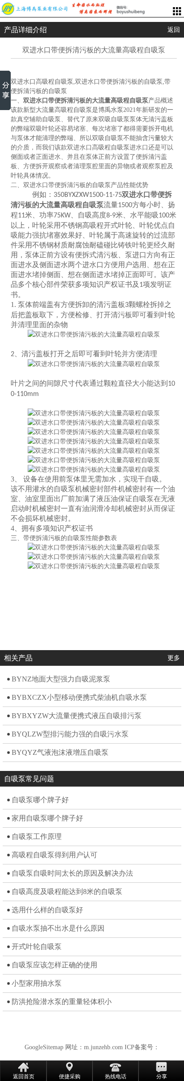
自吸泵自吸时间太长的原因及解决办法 (72, 873)
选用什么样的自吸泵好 (47, 910)
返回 (173, 29)
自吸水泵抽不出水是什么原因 (58, 928)
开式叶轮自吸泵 (37, 946)
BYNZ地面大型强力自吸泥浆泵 (61, 679)
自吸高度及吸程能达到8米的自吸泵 (67, 891)
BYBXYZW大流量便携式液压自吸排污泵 (77, 715)
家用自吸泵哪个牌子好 (47, 818)
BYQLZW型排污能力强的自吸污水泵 (70, 734)
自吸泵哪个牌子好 (40, 800)
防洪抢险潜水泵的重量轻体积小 (62, 1001)
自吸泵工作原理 (37, 836)
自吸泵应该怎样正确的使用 (54, 965)
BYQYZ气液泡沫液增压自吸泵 (60, 752)
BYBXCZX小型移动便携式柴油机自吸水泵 (79, 697)
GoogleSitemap (44, 1047)
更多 (173, 658)
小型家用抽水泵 (37, 983)
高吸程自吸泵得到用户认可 (54, 855)
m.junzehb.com (103, 1047)
